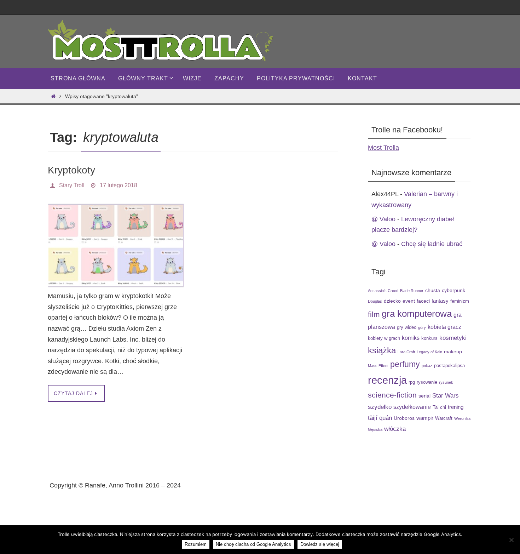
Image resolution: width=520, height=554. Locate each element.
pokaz (427, 366)
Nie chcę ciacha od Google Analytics (253, 544)
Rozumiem (196, 544)
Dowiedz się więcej (319, 544)
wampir (424, 418)
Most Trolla (383, 147)
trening (455, 407)
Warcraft (443, 418)
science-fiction (392, 395)
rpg (412, 382)
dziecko (392, 301)
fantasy (440, 301)
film (374, 314)
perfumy (405, 364)
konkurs (429, 338)
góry (422, 327)
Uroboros (404, 418)
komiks (411, 338)
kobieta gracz (444, 327)
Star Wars (445, 395)
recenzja (387, 380)
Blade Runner (411, 291)
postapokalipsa (449, 365)
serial (424, 396)
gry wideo (406, 327)
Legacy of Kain (429, 352)
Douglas (375, 301)
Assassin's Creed (383, 291)
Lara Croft (406, 352)
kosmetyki (453, 337)
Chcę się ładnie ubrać (431, 243)
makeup (453, 351)
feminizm (459, 301)
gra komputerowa (417, 314)
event (409, 301)
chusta (432, 290)
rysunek (446, 382)
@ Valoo (383, 219)
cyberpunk (453, 290)
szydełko (380, 406)
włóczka (395, 428)
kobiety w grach (384, 338)
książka (382, 350)
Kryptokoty (71, 170)
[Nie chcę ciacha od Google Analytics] (511, 539)
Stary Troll (72, 185)
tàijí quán (380, 417)
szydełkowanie (412, 407)
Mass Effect (378, 366)
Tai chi (439, 407)
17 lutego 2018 (118, 185)
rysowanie (427, 382)
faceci (423, 301)
